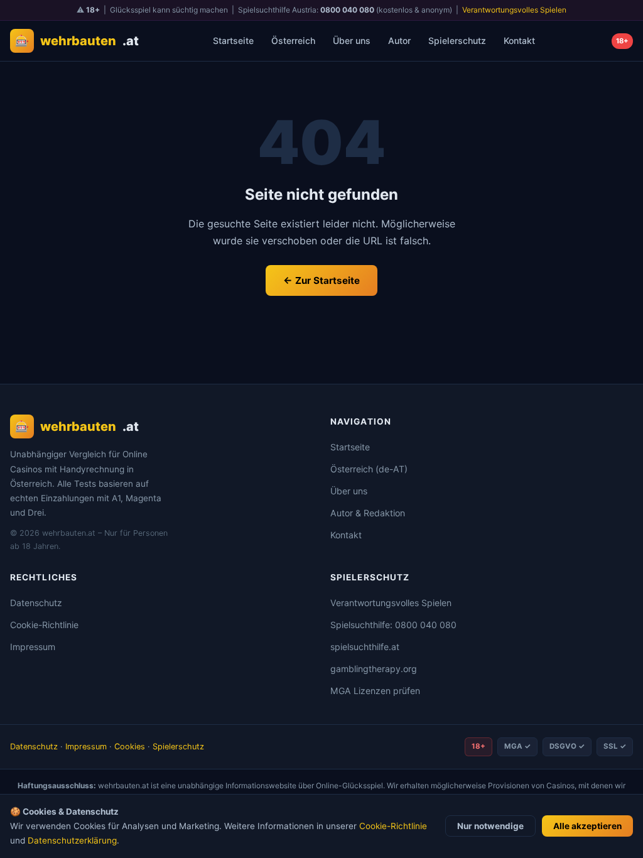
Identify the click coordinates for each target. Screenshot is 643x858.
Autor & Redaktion (367, 513)
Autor (399, 40)
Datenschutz (36, 602)
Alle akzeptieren (587, 826)
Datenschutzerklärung (72, 840)
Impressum (32, 646)
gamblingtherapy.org (373, 668)
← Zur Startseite (321, 280)
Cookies (129, 746)
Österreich (293, 40)
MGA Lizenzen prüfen (375, 690)
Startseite (233, 40)
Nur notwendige (490, 826)
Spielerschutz (457, 40)
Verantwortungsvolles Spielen (514, 9)
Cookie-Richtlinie (44, 624)
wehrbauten (77, 40)
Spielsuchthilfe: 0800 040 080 (393, 624)
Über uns (351, 40)
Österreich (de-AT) (369, 469)
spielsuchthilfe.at (364, 646)
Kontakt (519, 40)
